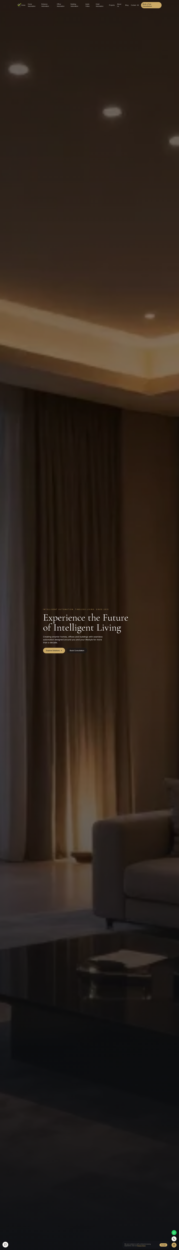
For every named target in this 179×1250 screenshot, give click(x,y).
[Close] (109, 612)
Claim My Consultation (89, 635)
